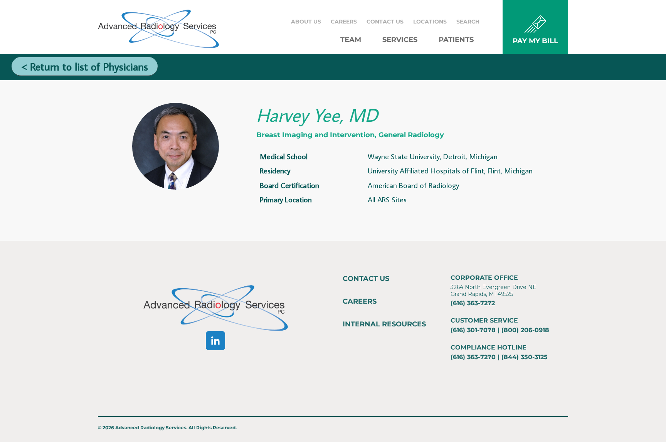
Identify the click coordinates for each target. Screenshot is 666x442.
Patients (456, 39)
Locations (430, 21)
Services (399, 39)
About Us (306, 21)
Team (350, 39)
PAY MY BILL (535, 41)
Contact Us (385, 21)
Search (467, 21)
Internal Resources (384, 324)
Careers (344, 21)
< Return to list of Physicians (84, 66)
